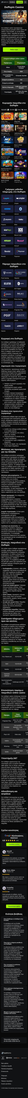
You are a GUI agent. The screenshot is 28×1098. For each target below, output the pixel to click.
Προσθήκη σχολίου (14, 844)
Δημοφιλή (4, 109)
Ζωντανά (12, 109)
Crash (19, 109)
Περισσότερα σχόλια (14, 906)
